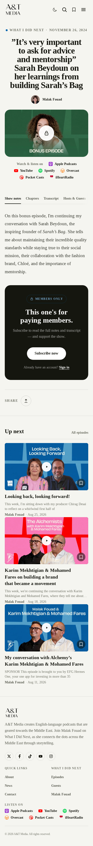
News (8, 785)
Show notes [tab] (13, 198)
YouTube (26, 170)
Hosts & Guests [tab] (74, 198)
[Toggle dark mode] (55, 9)
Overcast (73, 170)
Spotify (49, 170)
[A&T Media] (13, 9)
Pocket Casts (35, 177)
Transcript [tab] (51, 198)
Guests (56, 785)
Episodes (57, 777)
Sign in (64, 367)
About (9, 777)
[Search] (64, 9)
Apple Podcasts (66, 164)
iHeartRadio (64, 177)
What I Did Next (27, 30)
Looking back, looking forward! (37, 496)
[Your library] (74, 9)
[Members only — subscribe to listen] (46, 133)
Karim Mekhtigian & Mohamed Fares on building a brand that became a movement (38, 577)
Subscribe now (46, 353)
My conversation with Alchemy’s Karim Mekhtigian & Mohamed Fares (44, 661)
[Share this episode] (26, 401)
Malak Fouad (61, 794)
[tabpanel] (46, 309)
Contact (10, 794)
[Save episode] (81, 483)
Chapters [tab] (32, 198)
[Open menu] (83, 9)
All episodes (79, 432)
